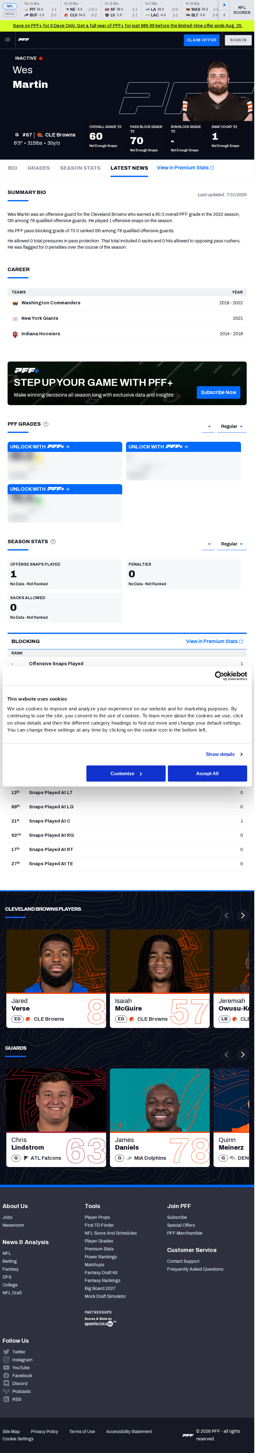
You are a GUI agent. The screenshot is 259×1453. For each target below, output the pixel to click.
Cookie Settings (18, 1439)
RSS (16, 1399)
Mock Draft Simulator (105, 1296)
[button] (218, 392)
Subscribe (177, 1217)
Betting (10, 1261)
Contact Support (183, 1261)
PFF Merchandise (184, 1233)
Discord (19, 1383)
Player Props (97, 1217)
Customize (122, 773)
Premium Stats (99, 1249)
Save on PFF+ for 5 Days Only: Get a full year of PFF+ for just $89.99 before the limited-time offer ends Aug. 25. (128, 25)
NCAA (10, 13)
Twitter (19, 1352)
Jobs (7, 1217)
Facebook (22, 1375)
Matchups (94, 1264)
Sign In (238, 40)
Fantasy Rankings (102, 1280)
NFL (10, 6)
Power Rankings (101, 1257)
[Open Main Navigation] (8, 40)
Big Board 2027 (100, 1288)
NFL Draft (12, 1293)
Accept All (207, 773)
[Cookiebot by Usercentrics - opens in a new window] (219, 676)
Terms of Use (82, 1431)
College (10, 1285)
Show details (220, 754)
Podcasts (21, 1391)
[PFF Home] (23, 40)
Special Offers (181, 1225)
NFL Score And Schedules (111, 1233)
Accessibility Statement (129, 1431)
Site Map (11, 1431)
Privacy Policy (44, 1431)
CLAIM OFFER (202, 40)
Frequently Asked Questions (195, 1269)
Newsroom (13, 1225)
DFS (7, 1277)
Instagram (22, 1360)
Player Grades (99, 1241)
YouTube (21, 1367)
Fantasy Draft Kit (101, 1272)
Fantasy (11, 1269)
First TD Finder (99, 1225)
